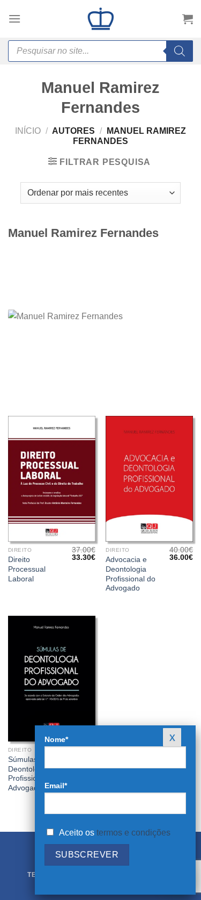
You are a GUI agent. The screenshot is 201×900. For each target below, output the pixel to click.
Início (28, 130)
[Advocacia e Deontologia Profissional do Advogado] (149, 478)
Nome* (56, 739)
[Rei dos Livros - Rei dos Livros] (100, 19)
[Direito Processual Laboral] (51, 478)
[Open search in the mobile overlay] (100, 51)
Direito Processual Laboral (27, 569)
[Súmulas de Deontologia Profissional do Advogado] (51, 678)
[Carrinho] (187, 19)
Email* (55, 785)
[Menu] (14, 18)
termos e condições (133, 832)
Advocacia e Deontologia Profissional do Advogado (130, 574)
